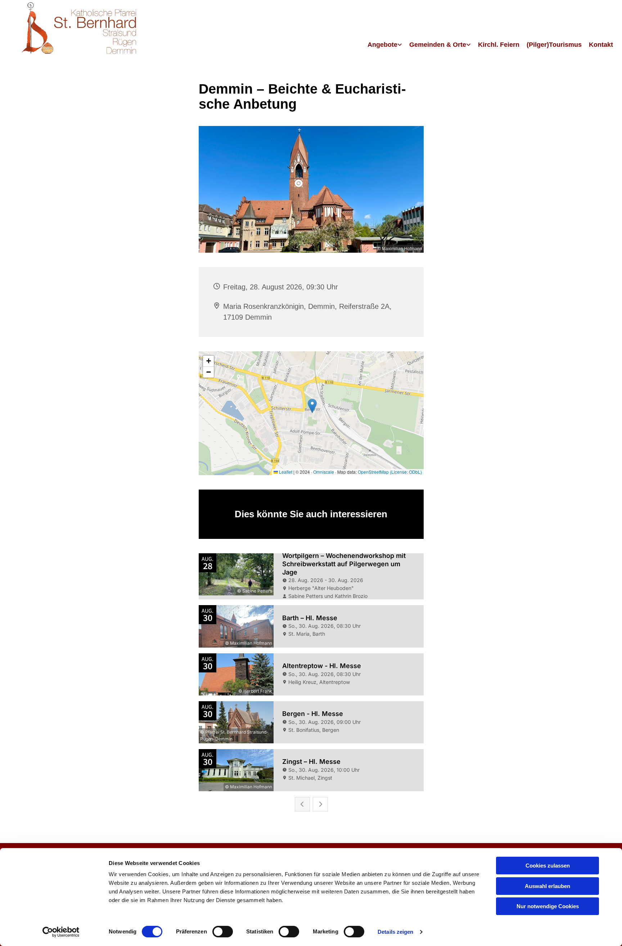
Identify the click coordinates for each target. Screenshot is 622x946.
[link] (385, 45)
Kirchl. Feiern (498, 44)
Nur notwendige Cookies (548, 906)
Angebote (382, 44)
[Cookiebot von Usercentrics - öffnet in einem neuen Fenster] (61, 932)
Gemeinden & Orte (437, 44)
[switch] (222, 931)
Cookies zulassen (548, 865)
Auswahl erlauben (547, 886)
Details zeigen (395, 932)
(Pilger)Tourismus (554, 44)
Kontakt (601, 44)
